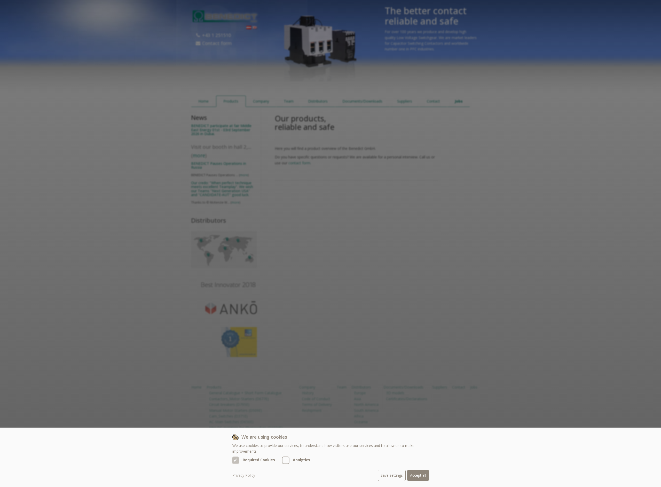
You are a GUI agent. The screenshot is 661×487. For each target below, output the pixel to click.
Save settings (392, 475)
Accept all (418, 475)
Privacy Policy (243, 475)
